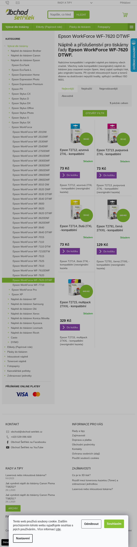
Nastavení (23, 538)
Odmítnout (91, 523)
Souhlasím (114, 523)
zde (58, 529)
